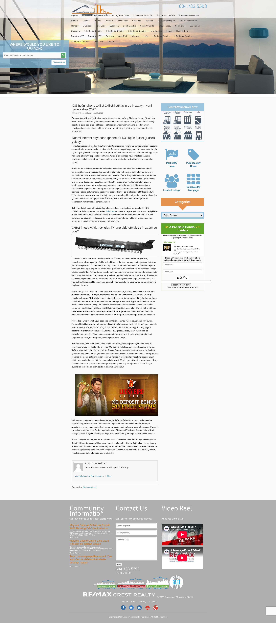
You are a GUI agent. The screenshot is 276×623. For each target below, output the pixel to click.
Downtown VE (77, 36)
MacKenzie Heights (166, 20)
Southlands (180, 26)
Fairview (109, 20)
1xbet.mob (111, 211)
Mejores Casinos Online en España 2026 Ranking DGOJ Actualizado (90, 527)
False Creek (122, 20)
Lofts (146, 36)
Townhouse (98, 41)
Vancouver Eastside (166, 15)
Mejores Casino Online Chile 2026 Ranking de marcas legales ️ (89, 542)
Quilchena (114, 26)
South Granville (147, 26)
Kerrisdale (136, 20)
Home (74, 15)
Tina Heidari (85, 113)
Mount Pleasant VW (189, 20)
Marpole (75, 26)
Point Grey (100, 26)
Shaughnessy (165, 26)
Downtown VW (94, 36)
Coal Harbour (182, 31)
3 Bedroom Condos (137, 31)
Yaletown (135, 36)
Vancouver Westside (143, 15)
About (83, 15)
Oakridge (87, 26)
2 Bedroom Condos (115, 31)
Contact (104, 15)
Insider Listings (171, 190)
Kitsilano (149, 20)
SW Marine (195, 26)
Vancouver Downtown (189, 15)
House (169, 31)
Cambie (86, 20)
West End (122, 36)
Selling (94, 15)
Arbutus (74, 20)
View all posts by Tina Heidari (89, 476)
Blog (109, 476)
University (75, 31)
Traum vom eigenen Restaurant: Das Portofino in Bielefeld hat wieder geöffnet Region (91, 559)
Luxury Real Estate (121, 15)
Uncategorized (89, 487)
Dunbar (97, 20)
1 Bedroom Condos (93, 31)
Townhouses (156, 31)
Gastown (110, 36)
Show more (57, 62)
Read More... (75, 538)
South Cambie (129, 26)
